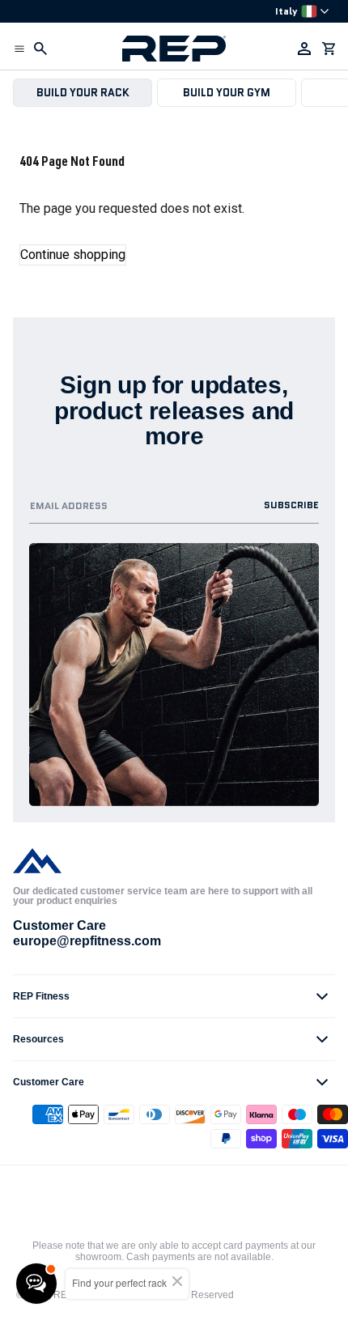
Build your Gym (226, 92)
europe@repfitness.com (87, 941)
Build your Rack (82, 92)
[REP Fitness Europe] (173, 49)
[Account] (304, 48)
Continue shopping (72, 254)
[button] (19, 48)
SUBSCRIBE (291, 504)
